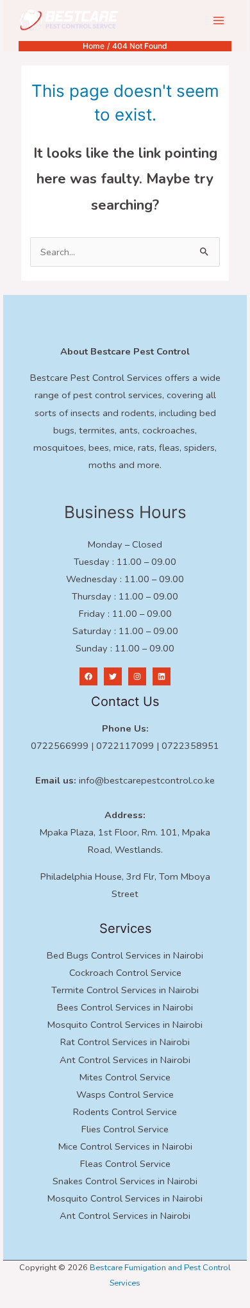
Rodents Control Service (125, 1111)
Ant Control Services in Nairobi (125, 1059)
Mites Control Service (125, 1077)
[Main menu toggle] (218, 20)
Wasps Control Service (125, 1094)
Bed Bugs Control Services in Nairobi (125, 955)
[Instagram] (137, 676)
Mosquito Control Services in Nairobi (125, 1024)
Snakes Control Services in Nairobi (125, 1181)
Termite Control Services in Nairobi (125, 990)
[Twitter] (113, 676)
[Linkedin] (162, 676)
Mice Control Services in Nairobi (125, 1146)
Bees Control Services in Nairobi (125, 1007)
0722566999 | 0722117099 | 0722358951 (125, 745)
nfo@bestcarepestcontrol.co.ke (148, 780)
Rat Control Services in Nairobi (125, 1042)
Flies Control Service (125, 1129)
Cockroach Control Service (125, 972)
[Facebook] (88, 676)
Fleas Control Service (125, 1163)
